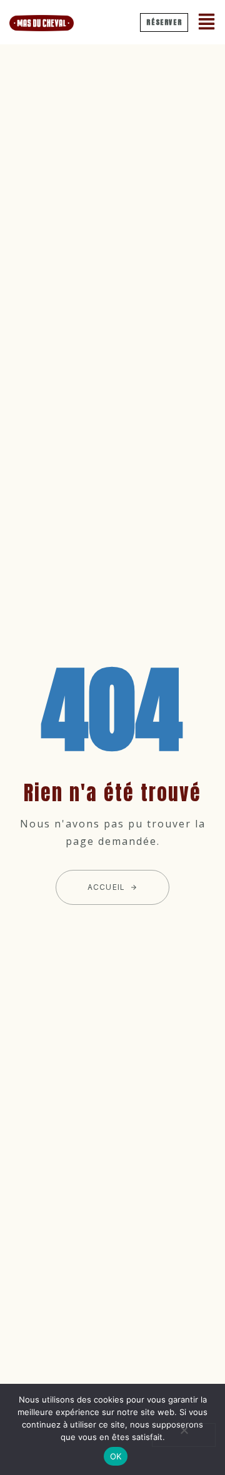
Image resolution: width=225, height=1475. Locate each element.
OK (116, 1456)
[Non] (184, 1435)
